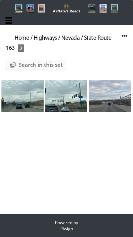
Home (22, 38)
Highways (45, 38)
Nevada (70, 38)
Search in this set (41, 64)
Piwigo (66, 229)
